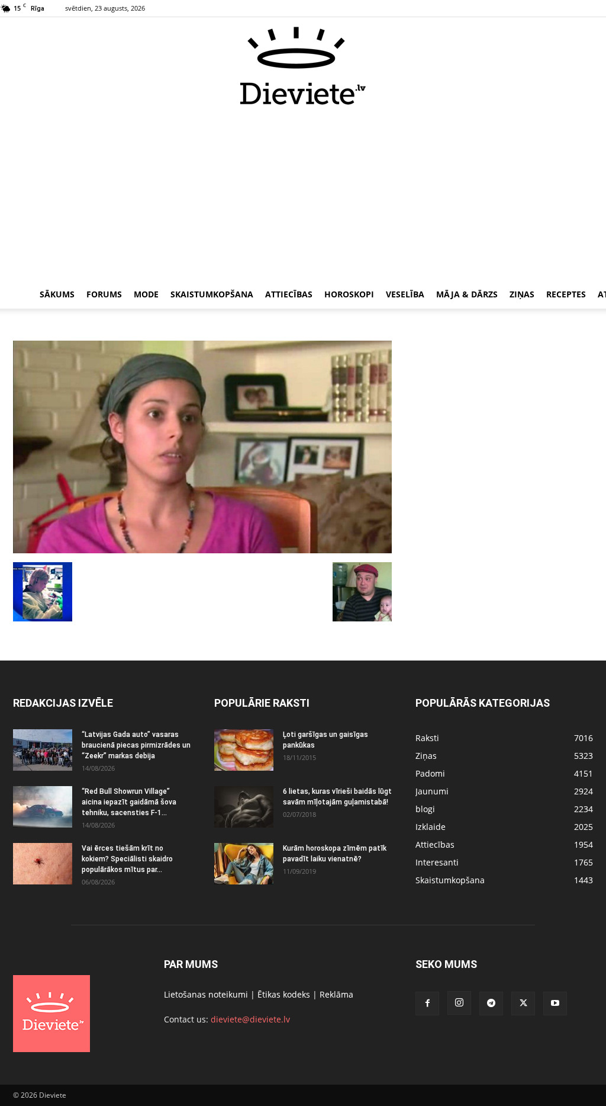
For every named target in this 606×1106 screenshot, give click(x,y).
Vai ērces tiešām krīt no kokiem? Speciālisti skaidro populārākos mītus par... (127, 859)
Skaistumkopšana (211, 294)
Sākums (57, 294)
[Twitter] (523, 1003)
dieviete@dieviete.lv (250, 1019)
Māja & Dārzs (467, 294)
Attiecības (288, 294)
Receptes (566, 294)
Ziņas (522, 294)
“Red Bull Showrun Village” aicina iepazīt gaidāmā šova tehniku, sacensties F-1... (129, 802)
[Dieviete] (303, 65)
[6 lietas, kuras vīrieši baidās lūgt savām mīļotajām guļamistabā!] (243, 807)
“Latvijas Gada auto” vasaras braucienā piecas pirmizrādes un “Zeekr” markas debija (136, 745)
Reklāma (336, 994)
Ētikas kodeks (283, 994)
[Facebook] (427, 1003)
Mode (146, 294)
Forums (104, 294)
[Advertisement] (303, 194)
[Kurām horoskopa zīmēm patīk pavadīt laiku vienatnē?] (243, 863)
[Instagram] (459, 1003)
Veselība (405, 294)
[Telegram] (491, 1003)
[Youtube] (555, 1003)
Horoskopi (349, 294)
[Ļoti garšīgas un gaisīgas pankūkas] (243, 750)
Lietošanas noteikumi (206, 994)
